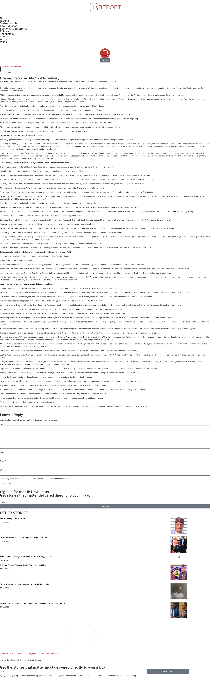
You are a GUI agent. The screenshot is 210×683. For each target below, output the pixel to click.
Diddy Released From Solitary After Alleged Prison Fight (24, 584)
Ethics (20, 654)
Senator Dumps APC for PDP (12, 518)
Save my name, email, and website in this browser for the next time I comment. (34, 478)
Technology (7, 33)
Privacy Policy (8, 654)
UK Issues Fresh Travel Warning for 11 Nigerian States (23, 537)
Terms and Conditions (49, 654)
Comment (5, 424)
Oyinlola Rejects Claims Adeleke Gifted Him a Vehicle (23, 565)
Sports (4, 36)
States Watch (8, 23)
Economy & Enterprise (13, 28)
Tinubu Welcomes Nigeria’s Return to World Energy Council (26, 557)
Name (3, 452)
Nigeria (4, 20)
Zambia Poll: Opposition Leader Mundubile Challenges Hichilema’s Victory (32, 603)
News (3, 18)
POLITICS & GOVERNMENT (11, 66)
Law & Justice (8, 26)
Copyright (32, 654)
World (3, 41)
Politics (4, 31)
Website (3, 470)
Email (3, 461)
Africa (4, 39)
